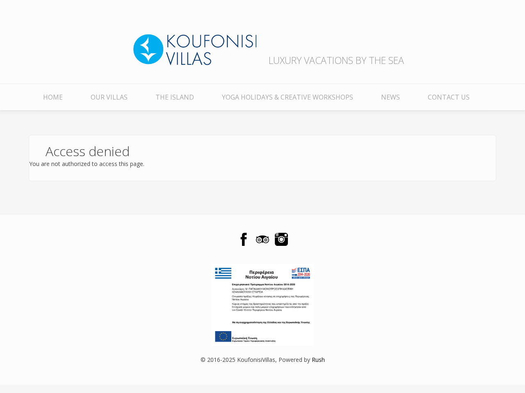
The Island (174, 97)
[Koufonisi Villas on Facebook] (243, 239)
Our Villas (109, 97)
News (390, 97)
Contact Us (449, 97)
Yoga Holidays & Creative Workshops (287, 97)
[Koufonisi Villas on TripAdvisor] (262, 239)
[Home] (194, 40)
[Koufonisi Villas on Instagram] (281, 239)
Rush (318, 359)
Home (53, 97)
